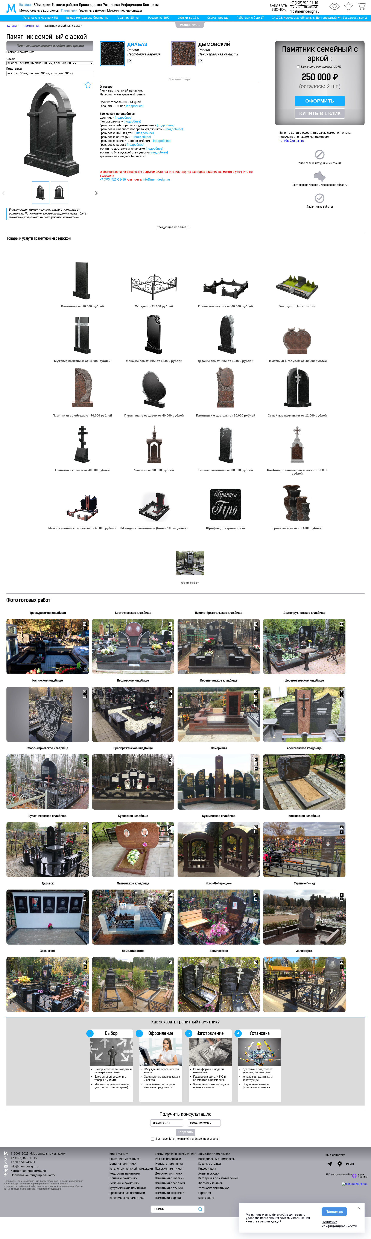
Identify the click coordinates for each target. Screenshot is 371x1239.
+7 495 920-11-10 (292, 141)
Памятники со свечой (169, 1193)
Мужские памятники (168, 1168)
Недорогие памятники (124, 1173)
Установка (111, 5)
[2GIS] (350, 1164)
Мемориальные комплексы (39, 10)
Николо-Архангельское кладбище (218, 613)
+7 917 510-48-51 (304, 7)
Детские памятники (168, 1173)
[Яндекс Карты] (340, 1164)
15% (196, 18)
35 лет (135, 18)
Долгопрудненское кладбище (304, 613)
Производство (90, 5)
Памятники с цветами (169, 1178)
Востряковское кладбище (133, 613)
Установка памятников (213, 1188)
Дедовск (48, 883)
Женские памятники (169, 1163)
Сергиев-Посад (304, 883)
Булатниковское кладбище (48, 816)
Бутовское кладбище (133, 816)
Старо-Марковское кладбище (47, 748)
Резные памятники (168, 1159)
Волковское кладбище (304, 816)
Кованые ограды (209, 1163)
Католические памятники (126, 1198)
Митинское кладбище (47, 680)
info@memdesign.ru (304, 12)
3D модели (42, 5)
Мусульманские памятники (127, 1188)
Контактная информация (28, 1170)
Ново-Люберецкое (219, 883)
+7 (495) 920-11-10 (304, 3)
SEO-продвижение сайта (338, 1174)
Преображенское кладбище (133, 748)
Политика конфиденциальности (33, 1175)
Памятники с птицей (169, 1188)
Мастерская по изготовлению (218, 1178)
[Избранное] (348, 6)
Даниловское (219, 951)
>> (173, 227)
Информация (131, 5)
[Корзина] (361, 6)
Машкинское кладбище (133, 883)
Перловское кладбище (133, 680)
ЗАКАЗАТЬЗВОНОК (278, 7)
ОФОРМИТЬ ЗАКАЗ (319, 102)
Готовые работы (65, 5)
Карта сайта (206, 1198)
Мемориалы (219, 748)
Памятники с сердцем (170, 1183)
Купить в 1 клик (320, 113)
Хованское (47, 951)
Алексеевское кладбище (304, 748)
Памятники (69, 10)
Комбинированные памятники (175, 1154)
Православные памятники (127, 1193)
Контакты (150, 5)
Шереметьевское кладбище (304, 680)
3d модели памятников (214, 1154)
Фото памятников (210, 1183)
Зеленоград (304, 951)
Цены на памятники (122, 1163)
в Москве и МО (48, 18)
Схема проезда (217, 18)
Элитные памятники (123, 1178)
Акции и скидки (208, 1173)
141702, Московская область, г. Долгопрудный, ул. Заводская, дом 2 (319, 18)
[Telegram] (329, 1164)
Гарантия (204, 1193)
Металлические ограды (124, 10)
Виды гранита (118, 1154)
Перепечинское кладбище (218, 680)
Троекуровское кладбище (47, 613)
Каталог (25, 5)
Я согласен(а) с (187, 1139)
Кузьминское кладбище (219, 816)
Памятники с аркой (168, 1198)
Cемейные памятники (124, 1183)
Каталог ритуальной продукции (131, 1168)
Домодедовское (133, 951)
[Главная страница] (8, 8)
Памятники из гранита (124, 1159)
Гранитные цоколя (92, 10)
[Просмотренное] (334, 6)
